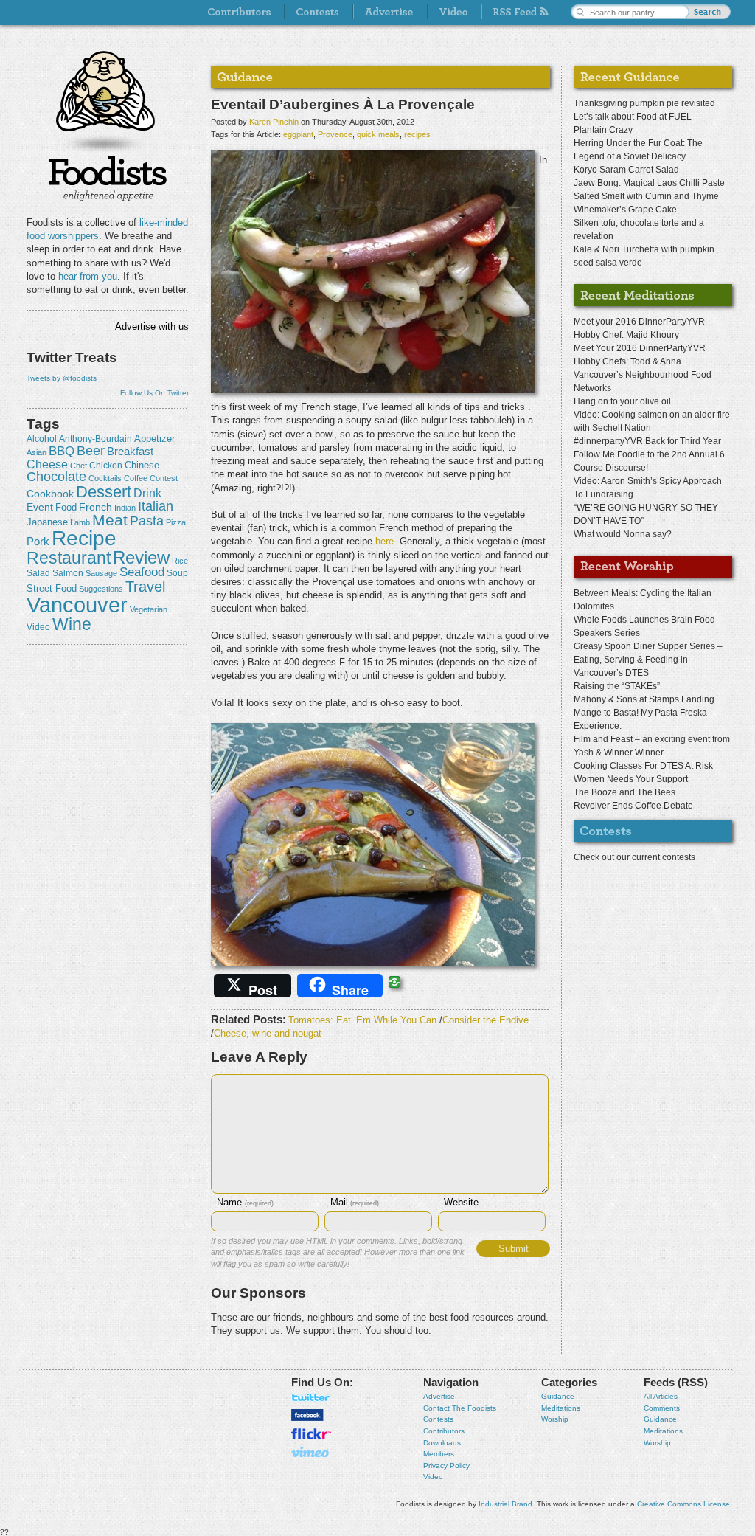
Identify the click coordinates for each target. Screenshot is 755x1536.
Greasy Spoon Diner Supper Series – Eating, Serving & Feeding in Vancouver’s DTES (648, 659)
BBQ (61, 451)
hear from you (87, 276)
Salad (38, 573)
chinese (142, 465)
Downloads (442, 1443)
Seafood (141, 572)
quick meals (378, 134)
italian (155, 506)
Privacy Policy (446, 1465)
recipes (417, 134)
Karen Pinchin (274, 121)
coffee (135, 478)
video (38, 627)
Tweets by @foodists (62, 378)
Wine (71, 624)
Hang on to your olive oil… (627, 401)
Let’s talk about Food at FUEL (633, 116)
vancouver (77, 604)
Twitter (311, 1397)
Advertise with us (152, 326)
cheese (47, 464)
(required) (245, 1203)
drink (147, 492)
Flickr (311, 1433)
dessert (103, 491)
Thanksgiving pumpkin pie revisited (644, 103)
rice (180, 560)
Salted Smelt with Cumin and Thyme (646, 196)
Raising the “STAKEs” (617, 686)
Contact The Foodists (459, 1408)
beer (91, 450)
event (40, 507)
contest (164, 478)
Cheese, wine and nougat (267, 1033)
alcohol (42, 439)
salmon (67, 573)
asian (36, 452)
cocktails (105, 478)
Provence (335, 134)
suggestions (101, 588)
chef (78, 465)
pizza (176, 522)
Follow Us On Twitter (154, 393)
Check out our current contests (634, 857)
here (384, 541)
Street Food (52, 589)
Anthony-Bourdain (95, 439)
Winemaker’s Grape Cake (625, 209)
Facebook (307, 1415)
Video (433, 1477)
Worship (554, 1419)
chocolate (56, 476)
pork (38, 541)
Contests (438, 1419)
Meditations (560, 1408)
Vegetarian (148, 609)
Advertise (439, 1396)
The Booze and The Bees (624, 792)
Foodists (108, 177)
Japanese (47, 521)
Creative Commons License (683, 1504)
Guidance (557, 1396)
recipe (84, 538)
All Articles (661, 1396)
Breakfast (130, 451)
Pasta (147, 520)
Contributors (444, 1431)
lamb (80, 522)
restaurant (69, 557)
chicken (105, 465)
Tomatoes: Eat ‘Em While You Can (362, 1019)
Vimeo (311, 1452)
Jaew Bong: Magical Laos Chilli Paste (649, 183)
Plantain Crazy (603, 130)
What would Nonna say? (623, 534)
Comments (662, 1408)
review (141, 557)
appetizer (154, 438)
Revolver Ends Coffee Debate (633, 805)
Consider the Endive (485, 1019)
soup (177, 573)
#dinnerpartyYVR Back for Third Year (647, 441)
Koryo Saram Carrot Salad (626, 170)
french (95, 507)
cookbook (50, 493)
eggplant (298, 134)
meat (110, 519)
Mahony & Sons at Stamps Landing (644, 699)
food (66, 507)
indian (125, 507)
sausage (101, 573)
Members (438, 1454)
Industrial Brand (505, 1504)
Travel (145, 586)
